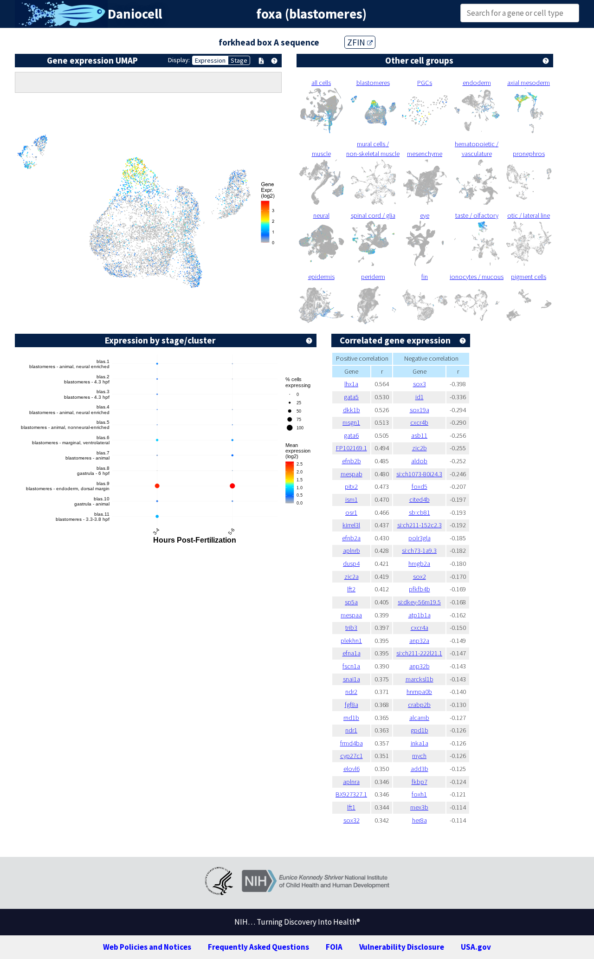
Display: (179, 60)
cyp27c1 (351, 756)
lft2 (351, 589)
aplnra (351, 782)
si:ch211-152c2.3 (419, 525)
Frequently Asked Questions (258, 947)
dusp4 (351, 563)
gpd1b (419, 730)
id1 (419, 397)
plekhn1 (351, 640)
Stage (239, 60)
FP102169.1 (351, 448)
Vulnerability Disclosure (401, 947)
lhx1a (351, 384)
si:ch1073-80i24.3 (419, 474)
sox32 (351, 820)
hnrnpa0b (419, 691)
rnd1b (351, 717)
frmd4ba (351, 743)
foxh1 (419, 794)
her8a (419, 820)
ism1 (351, 499)
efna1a (351, 653)
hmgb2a (419, 563)
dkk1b (351, 410)
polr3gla (419, 538)
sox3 (419, 384)
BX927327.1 (351, 794)
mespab (351, 474)
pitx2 (351, 486)
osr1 (351, 512)
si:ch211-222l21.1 (419, 653)
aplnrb (351, 550)
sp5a (351, 602)
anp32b (419, 666)
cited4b (419, 499)
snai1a (351, 679)
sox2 (419, 576)
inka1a (419, 743)
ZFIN (357, 42)
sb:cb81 (419, 512)
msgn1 (351, 422)
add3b (419, 769)
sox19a (419, 410)
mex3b (419, 807)
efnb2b (351, 461)
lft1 (351, 807)
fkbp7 (419, 782)
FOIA (334, 947)
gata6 (351, 435)
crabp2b (419, 704)
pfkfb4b (419, 589)
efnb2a (351, 538)
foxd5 (419, 486)
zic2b (419, 448)
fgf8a (351, 704)
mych (419, 756)
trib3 (351, 627)
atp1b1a (419, 615)
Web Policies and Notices (147, 947)
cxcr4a (419, 627)
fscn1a (351, 666)
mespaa (351, 615)
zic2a (351, 576)
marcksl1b (419, 679)
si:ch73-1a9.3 (419, 550)
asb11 (419, 435)
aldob (419, 461)
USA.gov (476, 947)
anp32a (419, 640)
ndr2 (351, 691)
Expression (210, 60)
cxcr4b (419, 422)
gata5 (351, 397)
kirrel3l (351, 525)
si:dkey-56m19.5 (419, 602)
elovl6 (351, 769)
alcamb (419, 717)
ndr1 (351, 730)
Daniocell (135, 14)
